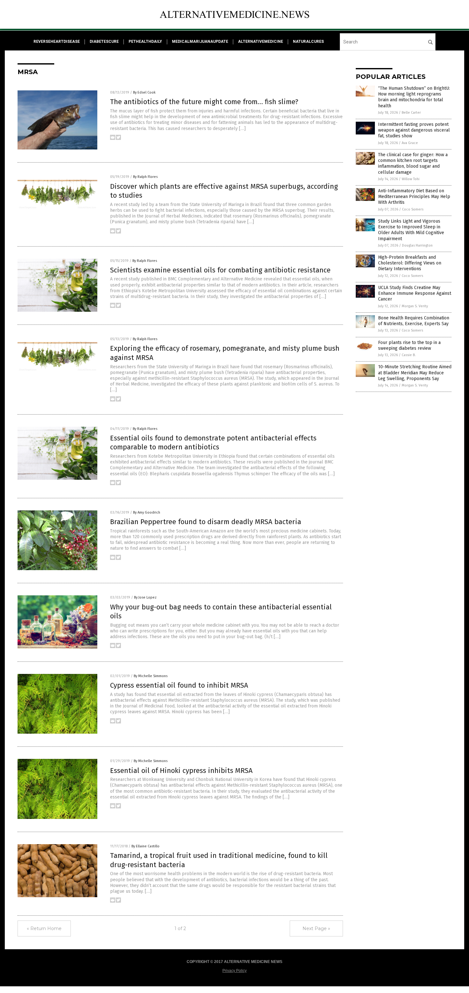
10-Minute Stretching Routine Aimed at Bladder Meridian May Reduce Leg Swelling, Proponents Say (414, 372)
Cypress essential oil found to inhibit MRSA (179, 685)
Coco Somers (412, 209)
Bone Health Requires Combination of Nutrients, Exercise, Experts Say (413, 320)
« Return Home (44, 928)
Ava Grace (410, 143)
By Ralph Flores (145, 177)
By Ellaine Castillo (145, 846)
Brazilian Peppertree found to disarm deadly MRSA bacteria (205, 521)
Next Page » (316, 928)
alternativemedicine (260, 41)
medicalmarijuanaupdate (200, 41)
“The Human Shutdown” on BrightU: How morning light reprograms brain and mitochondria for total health (414, 97)
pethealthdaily (145, 41)
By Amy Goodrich (146, 512)
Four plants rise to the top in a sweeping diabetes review (409, 345)
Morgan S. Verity (415, 306)
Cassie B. (409, 355)
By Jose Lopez (145, 597)
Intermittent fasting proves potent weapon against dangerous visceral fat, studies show (414, 130)
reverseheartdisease (57, 41)
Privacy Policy (234, 970)
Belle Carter (411, 113)
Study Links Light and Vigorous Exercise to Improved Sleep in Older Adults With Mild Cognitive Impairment (411, 229)
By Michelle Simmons (151, 676)
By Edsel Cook (144, 92)
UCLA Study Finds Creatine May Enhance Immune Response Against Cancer (414, 293)
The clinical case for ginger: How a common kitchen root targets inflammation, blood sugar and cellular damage (413, 163)
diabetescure (104, 41)
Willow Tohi (411, 179)
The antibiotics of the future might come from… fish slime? (204, 101)
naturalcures (308, 41)
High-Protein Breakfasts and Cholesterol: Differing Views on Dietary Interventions (409, 263)
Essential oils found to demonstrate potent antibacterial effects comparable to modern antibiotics (213, 443)
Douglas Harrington (417, 245)
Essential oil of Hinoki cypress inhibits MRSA (181, 770)
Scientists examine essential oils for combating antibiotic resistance (220, 270)
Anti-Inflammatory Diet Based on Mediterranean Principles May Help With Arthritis (414, 196)
